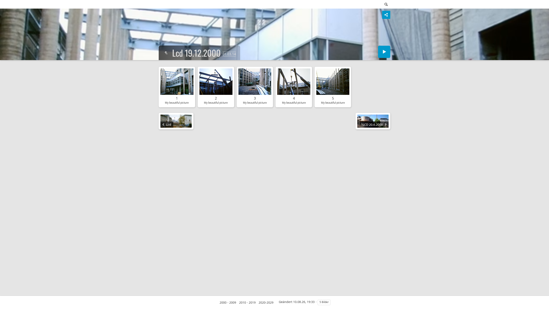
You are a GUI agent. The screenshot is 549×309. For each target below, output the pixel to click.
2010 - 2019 (247, 302)
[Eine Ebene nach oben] (166, 53)
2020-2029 (266, 302)
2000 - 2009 (228, 302)
